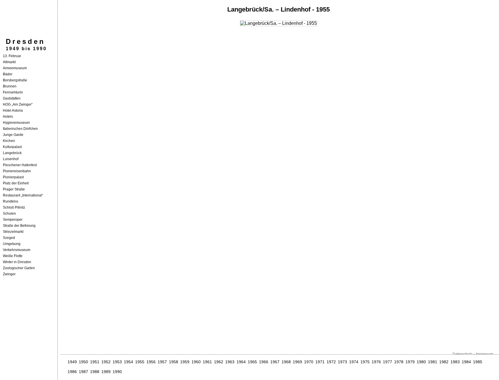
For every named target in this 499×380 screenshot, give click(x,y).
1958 (173, 362)
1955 (139, 362)
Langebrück (12, 153)
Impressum (484, 354)
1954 (128, 362)
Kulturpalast (12, 147)
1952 (106, 362)
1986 (72, 371)
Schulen (9, 213)
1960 (196, 362)
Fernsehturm (13, 92)
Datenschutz (462, 354)
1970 (308, 362)
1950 (83, 362)
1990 (117, 371)
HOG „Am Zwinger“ (18, 104)
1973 (342, 362)
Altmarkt (9, 62)
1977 (387, 362)
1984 (466, 362)
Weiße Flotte (13, 256)
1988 (94, 371)
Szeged (9, 238)
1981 (432, 362)
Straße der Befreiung (19, 226)
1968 (286, 362)
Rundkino (10, 201)
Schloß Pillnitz (14, 207)
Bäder (7, 74)
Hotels (8, 117)
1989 (106, 371)
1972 (331, 362)
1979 (410, 362)
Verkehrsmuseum (16, 250)
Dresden (25, 41)
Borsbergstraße (15, 80)
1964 (241, 362)
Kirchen (9, 141)
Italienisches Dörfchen (20, 129)
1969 (297, 362)
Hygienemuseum (16, 123)
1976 (376, 362)
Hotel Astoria (13, 110)
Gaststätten (12, 98)
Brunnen (9, 86)
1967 (275, 362)
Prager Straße (14, 189)
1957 (162, 362)
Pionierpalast (13, 177)
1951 (94, 362)
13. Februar (12, 56)
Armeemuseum (15, 68)
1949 (72, 362)
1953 (117, 362)
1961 (207, 362)
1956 (151, 362)
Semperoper (13, 220)
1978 (398, 362)
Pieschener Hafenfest (20, 165)
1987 (83, 371)
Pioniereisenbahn (17, 171)
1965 (252, 362)
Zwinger (9, 274)
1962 (218, 362)
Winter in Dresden (17, 262)
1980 (421, 362)
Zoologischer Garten (19, 268)
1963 (229, 362)
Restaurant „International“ (23, 195)
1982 (443, 362)
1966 (263, 362)
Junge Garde (13, 135)
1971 (320, 362)
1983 (455, 362)
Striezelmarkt (13, 232)
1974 (353, 362)
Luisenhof (10, 159)
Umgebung (12, 244)
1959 (184, 362)
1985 (477, 362)
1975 (365, 362)
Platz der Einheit (16, 183)
